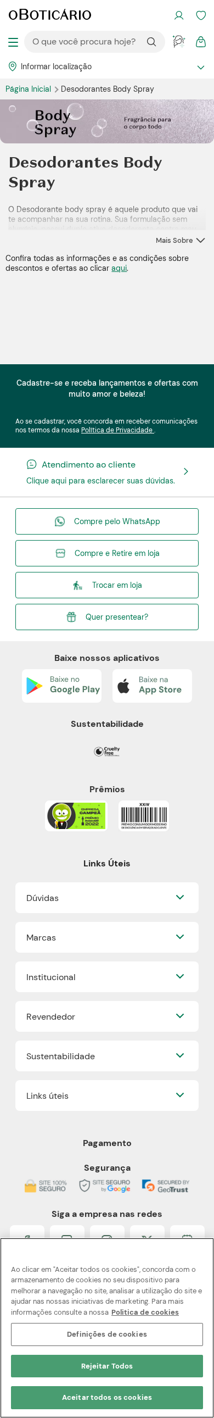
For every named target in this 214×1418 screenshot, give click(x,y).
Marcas (41, 937)
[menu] (13, 42)
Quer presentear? (117, 617)
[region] (107, 1328)
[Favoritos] (201, 15)
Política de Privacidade (117, 430)
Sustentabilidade (60, 1056)
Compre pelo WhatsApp (117, 521)
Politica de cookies (145, 1312)
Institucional (51, 977)
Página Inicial (29, 89)
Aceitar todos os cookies (107, 1397)
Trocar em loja (117, 585)
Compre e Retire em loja (117, 553)
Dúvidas (42, 898)
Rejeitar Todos (107, 1366)
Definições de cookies (107, 1334)
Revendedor (50, 1016)
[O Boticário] (50, 15)
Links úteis (47, 1096)
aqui (119, 268)
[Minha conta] (179, 15)
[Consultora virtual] (179, 42)
